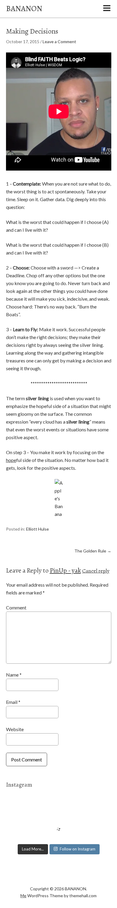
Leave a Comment (59, 41)
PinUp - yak (65, 570)
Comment (16, 607)
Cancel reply (96, 570)
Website (15, 729)
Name (14, 674)
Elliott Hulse (37, 528)
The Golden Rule (92, 550)
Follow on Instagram (77, 849)
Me (23, 895)
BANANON (24, 8)
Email (13, 702)
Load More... (33, 849)
